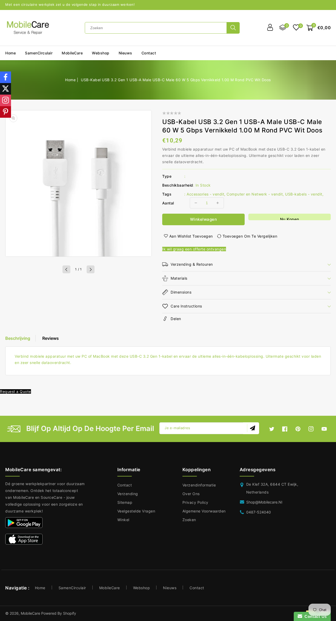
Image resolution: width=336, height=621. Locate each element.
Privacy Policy (195, 502)
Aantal (168, 203)
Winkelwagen (203, 219)
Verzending (127, 493)
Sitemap (125, 502)
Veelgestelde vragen (136, 511)
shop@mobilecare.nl (264, 502)
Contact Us (314, 616)
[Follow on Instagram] (5, 100)
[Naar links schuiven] (66, 269)
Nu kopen (289, 218)
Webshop (100, 53)
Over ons (191, 493)
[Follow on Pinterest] (5, 112)
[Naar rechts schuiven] (90, 269)
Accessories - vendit (205, 194)
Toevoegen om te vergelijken (250, 236)
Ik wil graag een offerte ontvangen (194, 249)
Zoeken (189, 519)
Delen (176, 318)
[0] (296, 28)
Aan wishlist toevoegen (191, 236)
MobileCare (109, 588)
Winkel (123, 519)
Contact (124, 485)
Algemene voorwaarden (204, 511)
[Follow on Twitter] (5, 89)
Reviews (50, 338)
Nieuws (169, 588)
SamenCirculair (38, 53)
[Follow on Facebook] (5, 77)
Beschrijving (17, 338)
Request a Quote (15, 391)
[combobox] (156, 28)
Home (70, 80)
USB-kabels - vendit (303, 194)
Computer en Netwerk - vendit (255, 194)
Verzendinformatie (199, 485)
